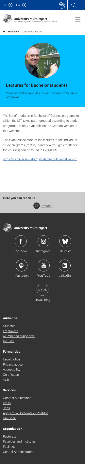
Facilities (9, 446)
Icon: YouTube (44, 265)
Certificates (11, 374)
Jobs (6, 408)
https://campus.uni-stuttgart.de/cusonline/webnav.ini (40, 159)
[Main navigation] (78, 19)
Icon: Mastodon (21, 265)
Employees (10, 331)
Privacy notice (13, 364)
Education (13, 31)
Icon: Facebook (21, 241)
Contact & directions (17, 398)
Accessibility (11, 369)
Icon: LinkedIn (65, 265)
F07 (18, 4)
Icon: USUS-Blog (42, 290)
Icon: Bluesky (65, 241)
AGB (6, 379)
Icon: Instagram (43, 241)
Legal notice (11, 359)
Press (7, 403)
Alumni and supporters (19, 336)
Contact (46, 206)
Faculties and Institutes (19, 441)
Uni (5, 4)
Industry (8, 341)
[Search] (74, 5)
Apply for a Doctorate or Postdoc (25, 413)
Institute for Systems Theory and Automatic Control (4, 31)
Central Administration (18, 451)
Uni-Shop (9, 418)
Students (9, 326)
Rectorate (9, 436)
